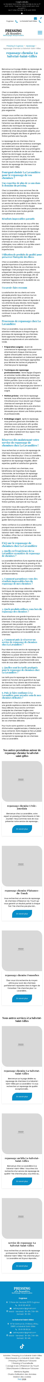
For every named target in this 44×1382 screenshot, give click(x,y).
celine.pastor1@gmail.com (24, 1308)
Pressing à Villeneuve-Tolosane (22, 1360)
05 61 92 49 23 (24, 1305)
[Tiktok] (41, 18)
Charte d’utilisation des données (22, 1374)
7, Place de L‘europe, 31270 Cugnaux (23, 1302)
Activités (7, 1355)
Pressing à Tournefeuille (23, 1363)
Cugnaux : (10, 21)
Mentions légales (21, 1371)
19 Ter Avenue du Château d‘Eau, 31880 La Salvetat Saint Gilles (24, 1325)
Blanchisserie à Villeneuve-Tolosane (22, 1368)
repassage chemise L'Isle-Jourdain (22, 807)
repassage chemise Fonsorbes (22, 975)
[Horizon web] (20, 1379)
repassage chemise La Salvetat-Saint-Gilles (22, 1072)
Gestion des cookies (22, 1377)
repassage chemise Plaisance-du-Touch (22, 892)
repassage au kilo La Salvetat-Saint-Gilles (22, 1159)
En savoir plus (22, 829)
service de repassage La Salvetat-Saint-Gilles (22, 1244)
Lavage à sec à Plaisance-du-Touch (23, 1366)
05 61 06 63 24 (24, 1329)
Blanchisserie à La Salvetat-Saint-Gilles (23, 1358)
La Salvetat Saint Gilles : (29, 21)
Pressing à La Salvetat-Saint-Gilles (27, 1355)
